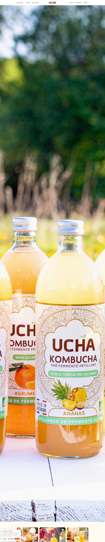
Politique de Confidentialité (7, 536)
